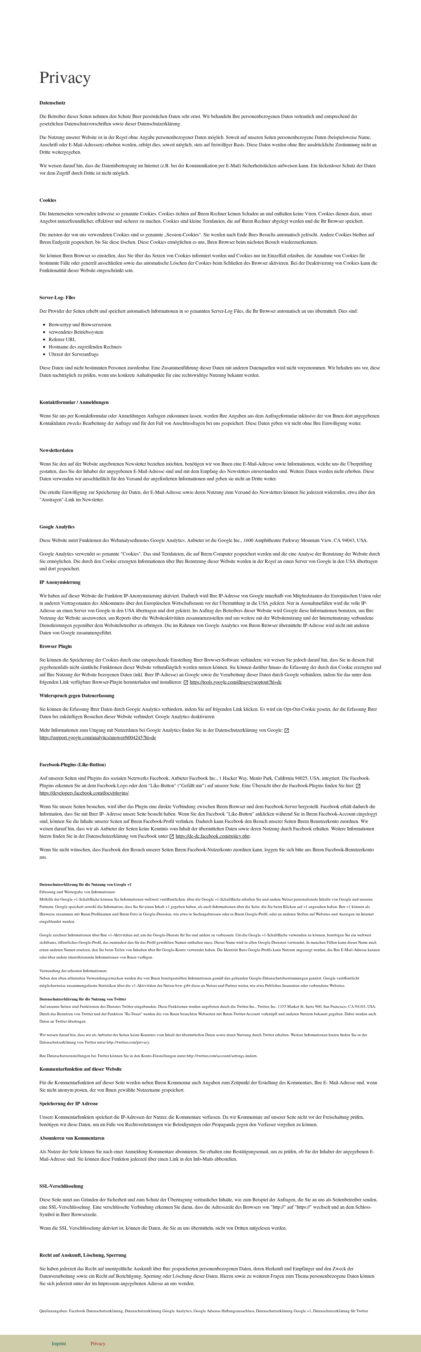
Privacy (98, 1343)
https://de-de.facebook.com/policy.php (213, 836)
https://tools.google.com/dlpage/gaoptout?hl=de (236, 681)
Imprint (59, 1343)
